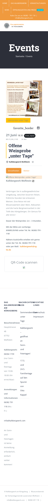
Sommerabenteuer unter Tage (24, 316)
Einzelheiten (13, 170)
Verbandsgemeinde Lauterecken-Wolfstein (24, 496)
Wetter (26, 170)
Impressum (38, 316)
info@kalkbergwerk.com (24, 18)
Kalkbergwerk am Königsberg (17, 491)
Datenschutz (38, 312)
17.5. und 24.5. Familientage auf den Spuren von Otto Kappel (24, 377)
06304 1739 (9, 354)
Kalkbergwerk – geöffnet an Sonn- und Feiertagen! (24, 341)
